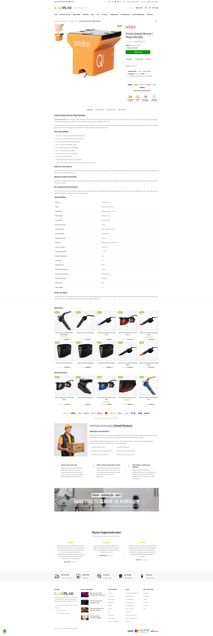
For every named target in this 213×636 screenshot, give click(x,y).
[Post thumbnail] (85, 594)
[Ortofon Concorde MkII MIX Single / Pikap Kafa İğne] (64, 321)
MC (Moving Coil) (73, 21)
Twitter (145, 599)
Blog (144, 609)
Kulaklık (110, 605)
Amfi (109, 612)
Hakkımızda (128, 612)
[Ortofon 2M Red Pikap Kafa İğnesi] (128, 386)
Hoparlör (110, 609)
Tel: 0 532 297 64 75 (61, 610)
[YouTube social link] (115, 1)
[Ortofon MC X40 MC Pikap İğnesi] (64, 351)
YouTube (145, 602)
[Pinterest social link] (118, 1)
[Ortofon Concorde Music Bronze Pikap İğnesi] (149, 351)
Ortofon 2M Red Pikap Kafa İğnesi (127, 397)
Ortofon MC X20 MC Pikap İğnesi (106, 363)
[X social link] (110, 1)
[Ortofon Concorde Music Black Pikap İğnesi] (128, 351)
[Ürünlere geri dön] (156, 21)
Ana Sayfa (56, 21)
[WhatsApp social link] (120, 1)
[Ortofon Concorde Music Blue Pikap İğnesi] (106, 321)
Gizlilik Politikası (129, 596)
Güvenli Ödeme (129, 599)
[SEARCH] (131, 8)
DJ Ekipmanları (111, 618)
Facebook (146, 596)
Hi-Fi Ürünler (111, 615)
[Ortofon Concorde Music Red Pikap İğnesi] (149, 321)
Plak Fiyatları (111, 596)
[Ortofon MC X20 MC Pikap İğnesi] (106, 351)
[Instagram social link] (113, 1)
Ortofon (110, 593)
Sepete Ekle (138, 52)
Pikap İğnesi (64, 21)
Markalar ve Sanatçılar (113, 621)
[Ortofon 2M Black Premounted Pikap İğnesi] (64, 386)
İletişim (127, 621)
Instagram (146, 593)
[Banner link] (106, 499)
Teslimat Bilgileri (130, 605)
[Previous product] (154, 21)
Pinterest (145, 605)
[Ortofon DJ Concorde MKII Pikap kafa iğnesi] (149, 386)
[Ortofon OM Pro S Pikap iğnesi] (85, 386)
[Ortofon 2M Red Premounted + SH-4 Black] (128, 321)
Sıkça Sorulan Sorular (131, 615)
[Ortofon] (133, 27)
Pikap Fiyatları (111, 599)
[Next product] (158, 21)
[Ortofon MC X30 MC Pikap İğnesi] (85, 351)
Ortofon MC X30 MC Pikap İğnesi (85, 363)
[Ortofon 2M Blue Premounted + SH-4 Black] (106, 386)
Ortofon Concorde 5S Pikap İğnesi (85, 332)
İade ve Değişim (130, 609)
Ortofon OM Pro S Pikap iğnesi (85, 397)
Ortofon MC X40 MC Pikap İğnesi (64, 363)
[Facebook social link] (108, 1)
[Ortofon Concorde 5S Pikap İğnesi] (85, 321)
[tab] (90, 108)
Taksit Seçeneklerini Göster (141, 90)
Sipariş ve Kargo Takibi (131, 618)
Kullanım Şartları (130, 602)
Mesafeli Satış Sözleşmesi (132, 593)
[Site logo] (63, 7)
